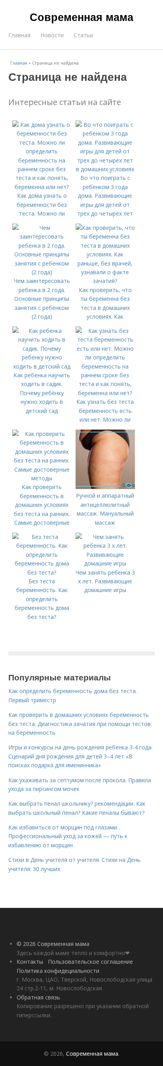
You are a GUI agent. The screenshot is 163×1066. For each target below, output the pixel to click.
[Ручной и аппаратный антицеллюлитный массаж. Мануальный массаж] (105, 487)
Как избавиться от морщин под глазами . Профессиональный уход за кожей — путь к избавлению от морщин (67, 836)
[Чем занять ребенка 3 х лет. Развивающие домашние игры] (105, 563)
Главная (19, 35)
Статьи (83, 35)
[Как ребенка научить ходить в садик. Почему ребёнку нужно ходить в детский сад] (42, 366)
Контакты (30, 961)
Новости (52, 35)
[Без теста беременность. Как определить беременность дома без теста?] (42, 572)
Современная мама (81, 16)
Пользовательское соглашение (90, 961)
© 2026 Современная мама (53, 944)
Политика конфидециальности (58, 970)
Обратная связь (38, 997)
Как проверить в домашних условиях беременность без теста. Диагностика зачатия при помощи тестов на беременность (79, 723)
